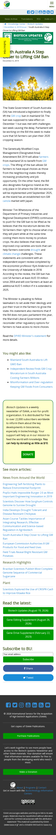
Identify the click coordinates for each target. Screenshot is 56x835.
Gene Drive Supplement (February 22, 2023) (28, 634)
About (20, 787)
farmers (43, 156)
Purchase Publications (28, 735)
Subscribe (5, 47)
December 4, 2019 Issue (15, 27)
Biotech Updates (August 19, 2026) (28, 610)
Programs (31, 787)
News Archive (11, 19)
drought (35, 250)
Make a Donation (28, 771)
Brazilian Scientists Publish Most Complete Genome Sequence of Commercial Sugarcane (28, 572)
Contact (42, 787)
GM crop (16, 116)
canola (6, 201)
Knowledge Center (17, 24)
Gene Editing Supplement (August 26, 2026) (28, 621)
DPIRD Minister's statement (30, 336)
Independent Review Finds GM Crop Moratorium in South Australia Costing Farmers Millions (31, 373)
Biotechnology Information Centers (38, 792)
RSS (39, 19)
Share (29, 668)
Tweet (29, 677)
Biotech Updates (35, 24)
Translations (27, 19)
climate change (11, 254)
